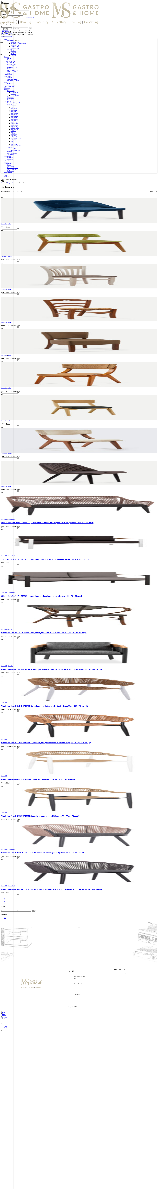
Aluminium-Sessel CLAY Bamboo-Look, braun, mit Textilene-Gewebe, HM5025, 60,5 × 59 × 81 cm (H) (44, 633)
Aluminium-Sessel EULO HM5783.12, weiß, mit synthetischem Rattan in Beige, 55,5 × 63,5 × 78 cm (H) (44, 706)
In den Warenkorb (77, 595)
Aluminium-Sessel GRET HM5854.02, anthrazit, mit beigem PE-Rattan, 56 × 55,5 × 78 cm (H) (40, 816)
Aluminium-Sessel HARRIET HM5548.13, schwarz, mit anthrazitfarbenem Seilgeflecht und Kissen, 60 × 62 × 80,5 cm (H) (52, 889)
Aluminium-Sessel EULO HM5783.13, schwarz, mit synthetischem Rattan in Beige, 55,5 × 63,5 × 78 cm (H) (46, 743)
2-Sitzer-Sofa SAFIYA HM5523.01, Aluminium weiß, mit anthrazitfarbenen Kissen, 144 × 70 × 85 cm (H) (45, 559)
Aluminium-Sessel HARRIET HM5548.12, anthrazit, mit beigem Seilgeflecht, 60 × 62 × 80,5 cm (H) (43, 853)
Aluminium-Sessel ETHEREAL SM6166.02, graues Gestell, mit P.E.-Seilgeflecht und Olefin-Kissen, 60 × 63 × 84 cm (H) (51, 669)
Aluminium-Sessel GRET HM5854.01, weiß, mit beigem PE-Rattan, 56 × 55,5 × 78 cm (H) (38, 779)
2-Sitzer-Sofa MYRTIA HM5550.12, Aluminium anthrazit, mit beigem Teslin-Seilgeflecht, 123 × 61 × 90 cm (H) (47, 523)
